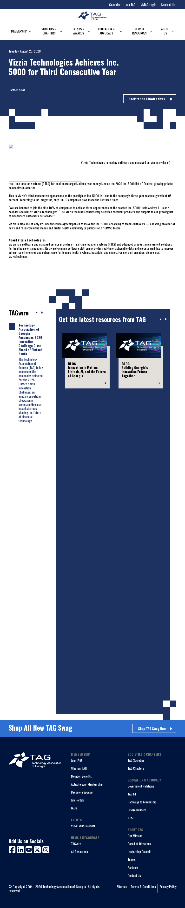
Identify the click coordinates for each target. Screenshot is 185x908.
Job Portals (78, 800)
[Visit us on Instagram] (45, 849)
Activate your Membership (87, 784)
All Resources (79, 851)
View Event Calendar (83, 825)
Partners (133, 867)
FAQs (74, 808)
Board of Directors (139, 843)
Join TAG (130, 4)
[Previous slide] (161, 319)
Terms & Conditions (143, 886)
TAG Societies (136, 760)
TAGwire (76, 843)
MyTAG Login (148, 4)
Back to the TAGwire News (147, 98)
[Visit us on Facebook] (13, 849)
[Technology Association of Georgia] (92, 15)
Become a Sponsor (82, 792)
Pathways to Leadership (142, 802)
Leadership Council (139, 851)
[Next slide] (165, 319)
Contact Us (168, 4)
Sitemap (122, 886)
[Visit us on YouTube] (30, 849)
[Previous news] (37, 312)
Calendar (114, 4)
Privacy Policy (167, 886)
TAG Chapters (136, 768)
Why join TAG (79, 768)
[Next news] (42, 312)
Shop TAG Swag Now (152, 728)
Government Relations (141, 786)
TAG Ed (132, 794)
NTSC (131, 817)
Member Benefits (81, 776)
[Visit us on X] (38, 849)
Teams (132, 859)
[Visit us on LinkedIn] (21, 849)
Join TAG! (76, 760)
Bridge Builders (137, 810)
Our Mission (135, 835)
